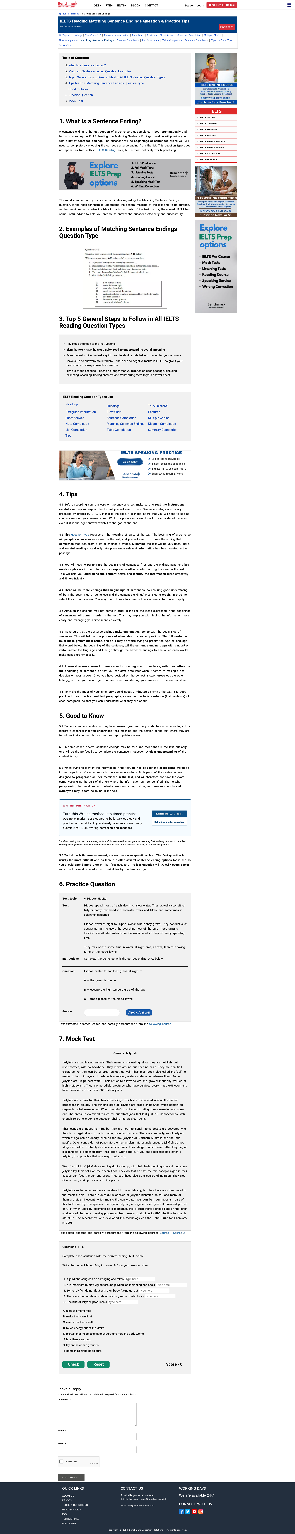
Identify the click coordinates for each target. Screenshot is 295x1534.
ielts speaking (208, 129)
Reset (98, 1364)
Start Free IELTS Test (222, 5)
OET (96, 5)
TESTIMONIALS (70, 1518)
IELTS (121, 5)
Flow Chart (138, 35)
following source (160, 1024)
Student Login (194, 5)
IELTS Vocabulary (210, 153)
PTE (108, 5)
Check (73, 1364)
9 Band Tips (225, 40)
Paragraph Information (116, 35)
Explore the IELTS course (169, 814)
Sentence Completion (189, 35)
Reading (75, 13)
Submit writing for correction (169, 822)
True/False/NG (93, 35)
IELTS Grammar (208, 159)
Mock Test (227, 27)
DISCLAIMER (69, 1523)
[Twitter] (187, 1511)
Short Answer (167, 35)
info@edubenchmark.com (141, 1505)
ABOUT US (68, 1495)
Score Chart (66, 45)
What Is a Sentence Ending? (87, 65)
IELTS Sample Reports (212, 141)
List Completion (151, 40)
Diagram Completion (128, 40)
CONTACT (151, 5)
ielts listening (208, 123)
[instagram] (200, 1511)
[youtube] (194, 1511)
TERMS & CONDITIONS (75, 1504)
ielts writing (207, 117)
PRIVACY (67, 1500)
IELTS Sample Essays (212, 147)
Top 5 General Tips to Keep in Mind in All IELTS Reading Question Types (117, 77)
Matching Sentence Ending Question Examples (100, 71)
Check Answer (139, 1012)
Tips (213, 40)
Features (152, 35)
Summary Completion (196, 40)
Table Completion (172, 40)
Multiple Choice (212, 35)
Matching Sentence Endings (97, 40)
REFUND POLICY (71, 1509)
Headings (77, 35)
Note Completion (68, 40)
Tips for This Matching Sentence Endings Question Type (106, 83)
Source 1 (166, 1233)
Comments (68, 26)
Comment (64, 1399)
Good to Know (78, 89)
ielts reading (208, 135)
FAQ (64, 1514)
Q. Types (64, 35)
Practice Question (81, 95)
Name (62, 1430)
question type (80, 534)
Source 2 (179, 1233)
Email (62, 1443)
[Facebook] (181, 1511)
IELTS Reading (106, 150)
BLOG (135, 5)
